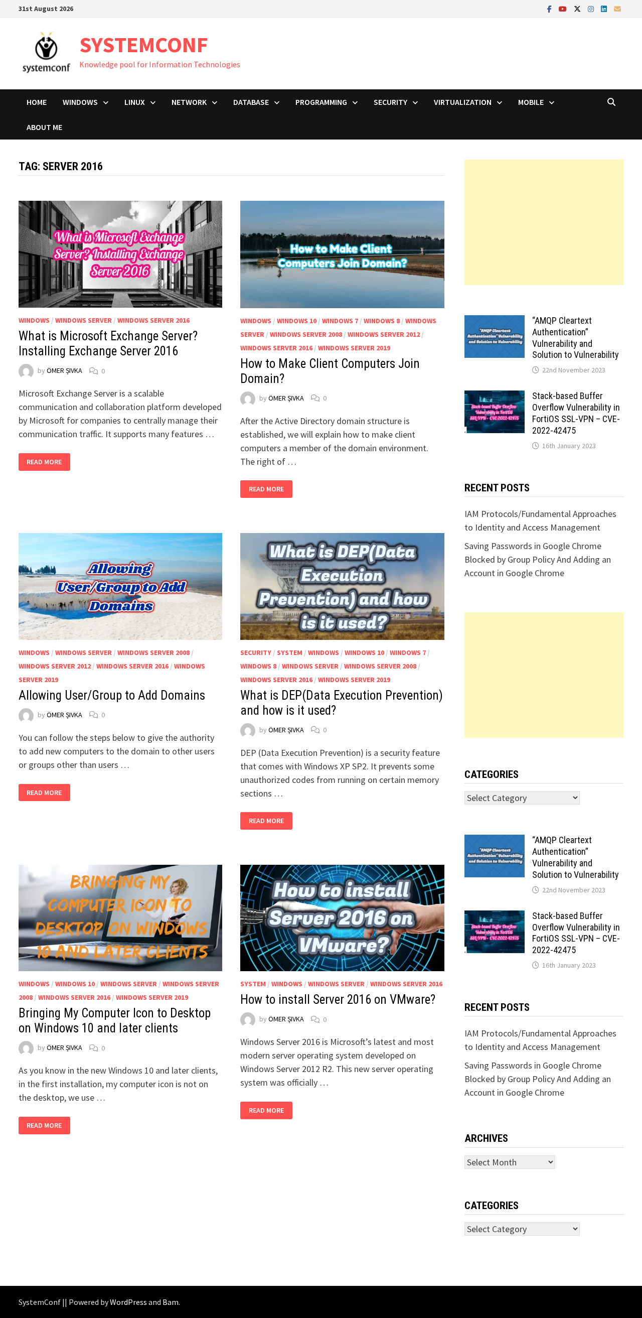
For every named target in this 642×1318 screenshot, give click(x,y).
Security (390, 102)
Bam (171, 1302)
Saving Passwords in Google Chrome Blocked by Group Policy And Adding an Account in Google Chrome (537, 559)
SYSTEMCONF (143, 44)
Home (37, 102)
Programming (321, 102)
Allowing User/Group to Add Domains (112, 695)
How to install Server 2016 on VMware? (337, 999)
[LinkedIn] (604, 8)
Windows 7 (340, 320)
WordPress (128, 1302)
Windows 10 (296, 320)
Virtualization (463, 102)
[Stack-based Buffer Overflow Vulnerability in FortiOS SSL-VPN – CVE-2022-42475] (494, 397)
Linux (134, 102)
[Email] (617, 8)
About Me (44, 127)
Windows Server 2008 (306, 334)
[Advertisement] (544, 222)
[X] (578, 8)
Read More (44, 462)
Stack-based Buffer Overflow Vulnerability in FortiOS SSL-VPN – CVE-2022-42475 (576, 413)
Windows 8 (382, 320)
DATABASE (251, 102)
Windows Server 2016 (153, 320)
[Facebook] (550, 8)
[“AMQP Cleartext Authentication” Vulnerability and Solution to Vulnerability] (494, 322)
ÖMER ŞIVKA (64, 370)
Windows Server (83, 320)
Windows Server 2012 (384, 334)
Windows (80, 102)
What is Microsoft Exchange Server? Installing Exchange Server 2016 (108, 343)
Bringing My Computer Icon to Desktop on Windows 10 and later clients (115, 1020)
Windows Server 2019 (354, 347)
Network (189, 102)
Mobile (531, 102)
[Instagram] (591, 8)
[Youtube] (563, 8)
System (289, 652)
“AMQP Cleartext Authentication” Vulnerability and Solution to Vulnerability (575, 337)
